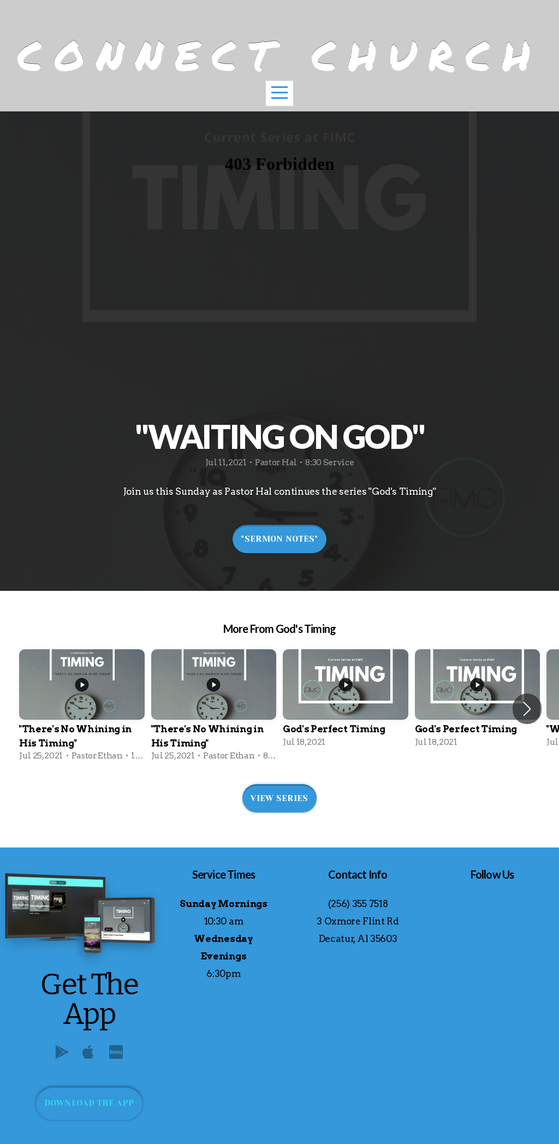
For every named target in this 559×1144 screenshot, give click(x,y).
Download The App (89, 1103)
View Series (279, 798)
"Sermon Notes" (279, 539)
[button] (527, 709)
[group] (82, 708)
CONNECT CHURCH (279, 55)
